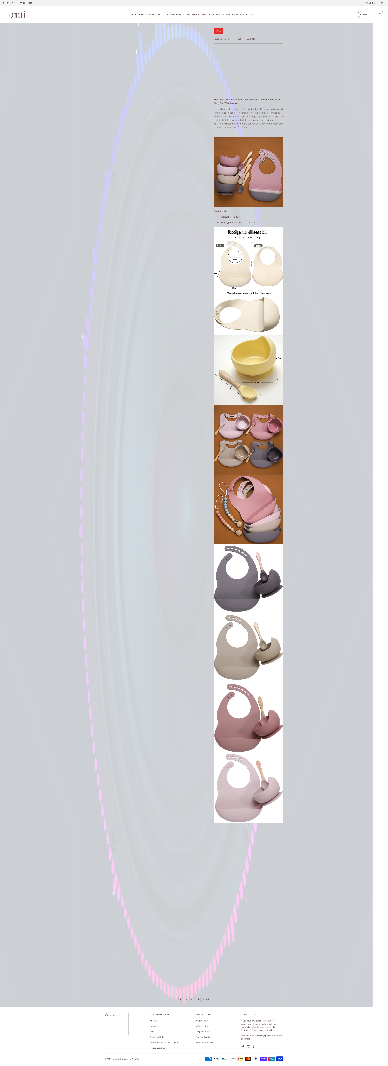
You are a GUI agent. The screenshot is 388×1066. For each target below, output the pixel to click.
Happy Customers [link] (158, 1048)
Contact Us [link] (155, 1026)
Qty (215, 79)
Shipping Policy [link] (202, 1031)
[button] (139, 14)
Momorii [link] (115, 1059)
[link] (3, 3)
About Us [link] (154, 1021)
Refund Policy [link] (202, 1026)
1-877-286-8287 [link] (24, 3)
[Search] (380, 14)
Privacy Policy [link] (202, 1021)
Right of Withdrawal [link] (205, 1042)
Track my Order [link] (157, 1037)
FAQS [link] (152, 1031)
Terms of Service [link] (203, 1037)
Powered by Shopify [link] (129, 1059)
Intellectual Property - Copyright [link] (165, 1042)
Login (372, 3)
